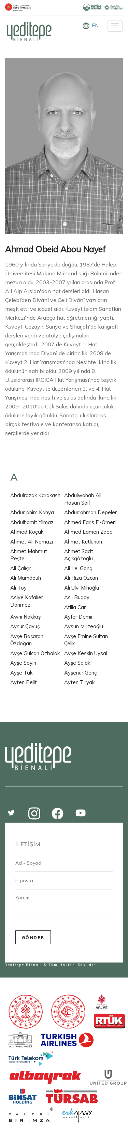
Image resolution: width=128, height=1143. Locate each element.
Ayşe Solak (77, 663)
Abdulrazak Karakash (35, 495)
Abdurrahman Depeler (90, 512)
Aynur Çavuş (25, 626)
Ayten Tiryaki (80, 682)
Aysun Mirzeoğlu (83, 626)
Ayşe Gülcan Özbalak (35, 653)
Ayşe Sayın (23, 663)
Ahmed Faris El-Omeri (90, 522)
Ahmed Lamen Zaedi (89, 532)
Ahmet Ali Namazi (31, 541)
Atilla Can (75, 607)
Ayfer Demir (78, 616)
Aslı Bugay (76, 597)
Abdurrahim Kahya (32, 512)
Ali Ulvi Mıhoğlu (81, 587)
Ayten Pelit (23, 682)
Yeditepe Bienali (23, 965)
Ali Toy (18, 587)
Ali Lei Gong (78, 568)
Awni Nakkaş (25, 616)
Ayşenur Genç (80, 672)
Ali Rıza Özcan (81, 578)
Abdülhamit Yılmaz (32, 522)
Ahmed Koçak (26, 532)
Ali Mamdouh (25, 578)
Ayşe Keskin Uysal (85, 653)
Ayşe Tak (21, 672)
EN (95, 25)
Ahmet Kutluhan (83, 541)
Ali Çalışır (20, 568)
